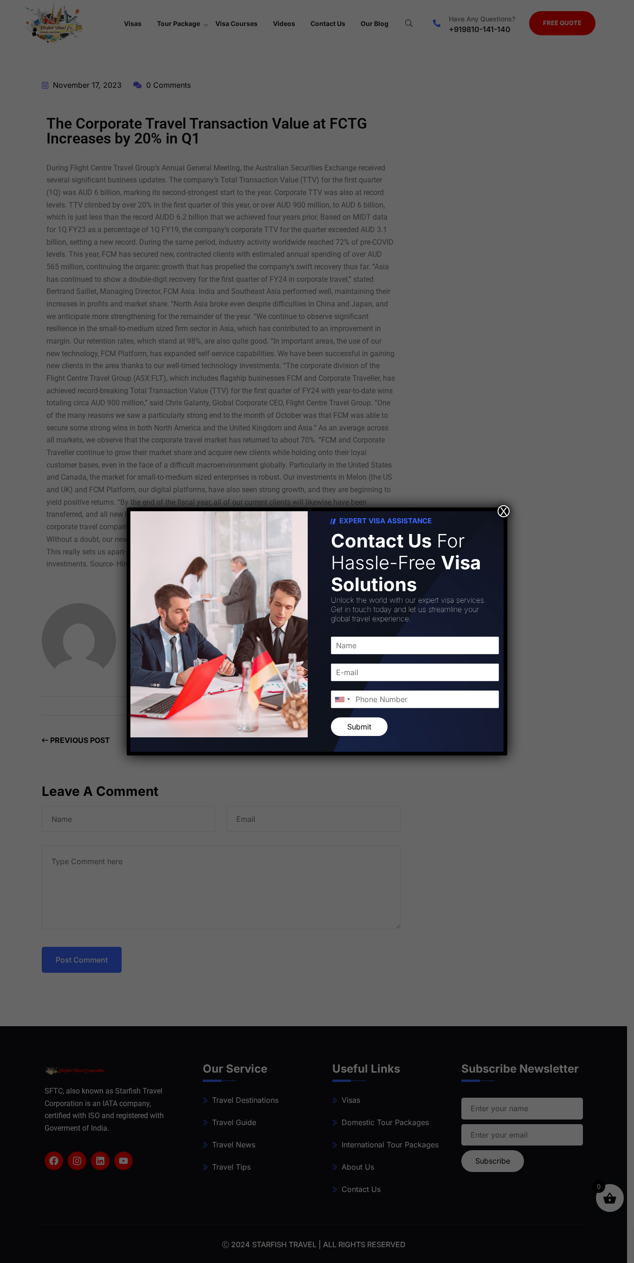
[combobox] (342, 699)
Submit (359, 726)
